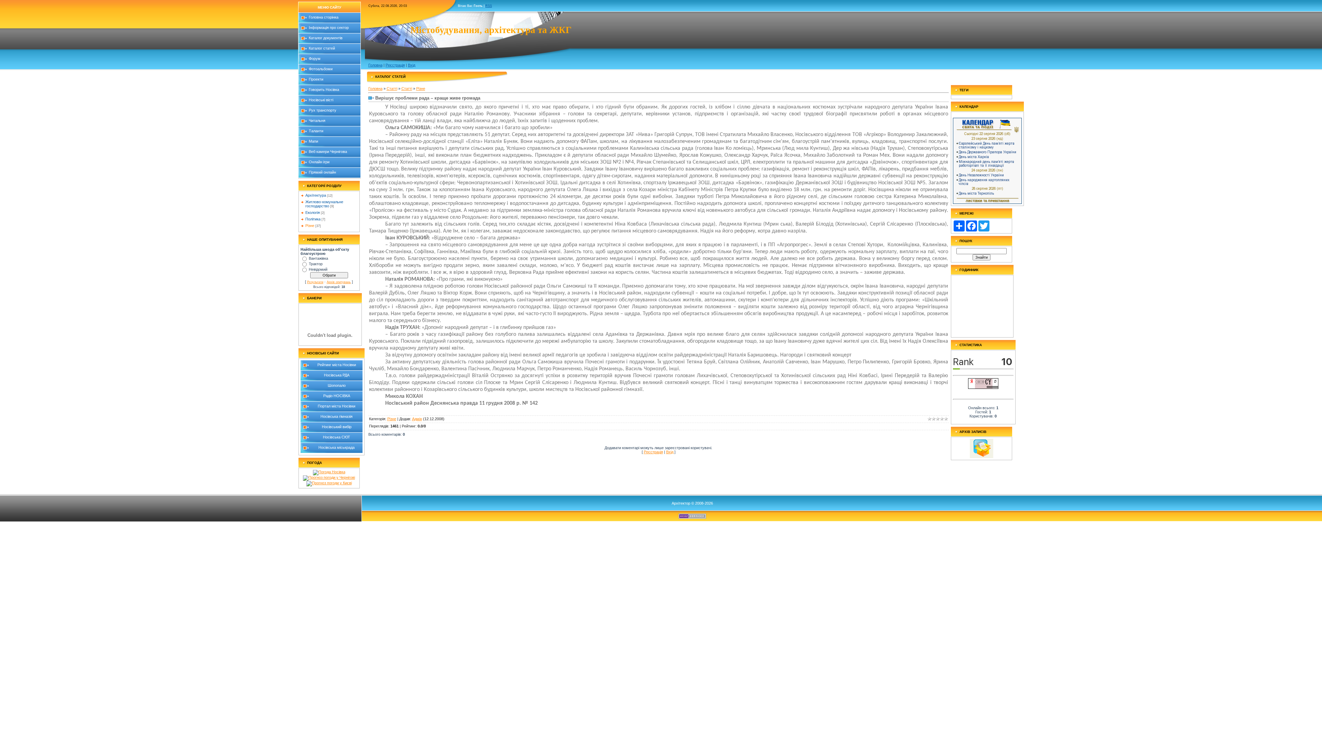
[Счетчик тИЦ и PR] (983, 387)
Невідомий (318, 269)
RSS (488, 6)
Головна (375, 65)
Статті (392, 88)
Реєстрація (395, 65)
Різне (309, 226)
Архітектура (315, 195)
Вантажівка (318, 258)
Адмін (417, 419)
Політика (313, 219)
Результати (315, 282)
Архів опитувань (339, 282)
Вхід (411, 65)
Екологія (312, 212)
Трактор (316, 264)
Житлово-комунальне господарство (324, 204)
